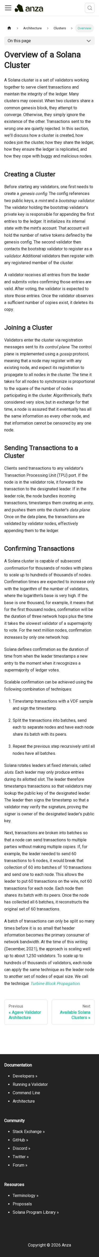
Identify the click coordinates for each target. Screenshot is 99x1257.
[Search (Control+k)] (90, 8)
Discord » (21, 1148)
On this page (19, 40)
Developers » (25, 1076)
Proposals (22, 1203)
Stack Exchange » (29, 1131)
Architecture (24, 1101)
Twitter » (21, 1156)
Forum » (20, 1165)
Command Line (26, 1092)
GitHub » (20, 1139)
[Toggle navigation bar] (8, 8)
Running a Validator (30, 1084)
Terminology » (26, 1195)
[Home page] (9, 28)
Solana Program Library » (36, 1212)
